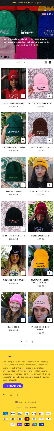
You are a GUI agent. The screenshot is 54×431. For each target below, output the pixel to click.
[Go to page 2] (32, 342)
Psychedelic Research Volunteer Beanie (40, 281)
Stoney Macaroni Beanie (40, 192)
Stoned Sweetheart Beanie (14, 103)
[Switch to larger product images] (46, 62)
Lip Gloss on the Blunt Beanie (40, 328)
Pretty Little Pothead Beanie (40, 103)
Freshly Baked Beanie (40, 236)
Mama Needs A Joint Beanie (13, 236)
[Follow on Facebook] (4, 394)
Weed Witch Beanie (14, 192)
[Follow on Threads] (17, 394)
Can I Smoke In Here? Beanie (14, 147)
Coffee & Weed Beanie (40, 147)
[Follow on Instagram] (10, 394)
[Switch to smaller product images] (50, 62)
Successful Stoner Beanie (14, 280)
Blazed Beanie (14, 327)
